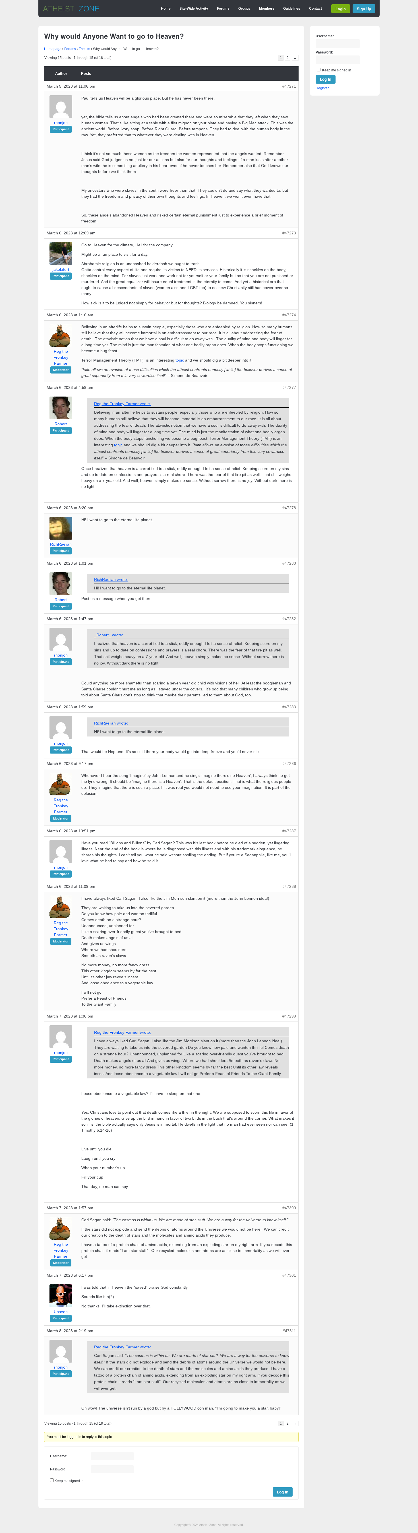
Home (166, 9)
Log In (282, 1492)
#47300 (289, 1208)
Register (322, 88)
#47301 (289, 1275)
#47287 (289, 831)
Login (341, 8)
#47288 (289, 886)
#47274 (289, 315)
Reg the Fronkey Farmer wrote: (122, 403)
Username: (58, 1456)
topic (179, 360)
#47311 (289, 1330)
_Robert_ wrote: (108, 635)
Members (266, 9)
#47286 (289, 763)
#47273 (289, 233)
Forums (223, 9)
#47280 (289, 563)
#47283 (289, 707)
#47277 (289, 387)
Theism (84, 49)
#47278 (289, 508)
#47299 (289, 1016)
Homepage (52, 49)
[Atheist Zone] (71, 11)
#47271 (289, 86)
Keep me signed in (69, 1481)
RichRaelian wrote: (111, 579)
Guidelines (291, 9)
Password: (58, 1469)
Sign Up (364, 8)
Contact (315, 9)
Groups (244, 9)
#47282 (289, 618)
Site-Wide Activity (193, 9)
